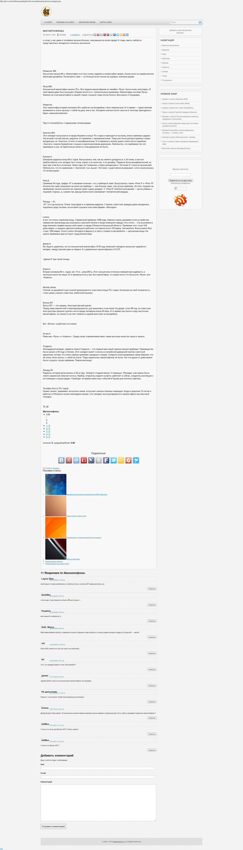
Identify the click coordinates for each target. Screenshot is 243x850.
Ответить (152, 589)
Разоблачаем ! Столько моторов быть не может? (83, 537)
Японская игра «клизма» (186, 137)
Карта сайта (106, 22)
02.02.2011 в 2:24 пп (57, 741)
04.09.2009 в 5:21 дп (57, 660)
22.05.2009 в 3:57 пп (57, 596)
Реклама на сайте (65, 22)
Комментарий (46, 781)
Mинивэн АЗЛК (182, 99)
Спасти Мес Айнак (182, 103)
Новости (165, 67)
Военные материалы (170, 45)
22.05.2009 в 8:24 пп (57, 628)
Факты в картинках (73, 559)
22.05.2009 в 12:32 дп (57, 580)
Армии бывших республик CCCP (57, 563)
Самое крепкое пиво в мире (76, 516)
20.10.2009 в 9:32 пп (57, 677)
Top (1, 848)
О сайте (48, 22)
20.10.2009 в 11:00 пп (57, 693)
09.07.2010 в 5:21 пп (57, 709)
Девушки (165, 49)
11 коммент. (75, 35)
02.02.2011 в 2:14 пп (57, 725)
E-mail (43, 773)
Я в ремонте (167, 80)
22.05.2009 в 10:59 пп (57, 644)
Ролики (165, 71)
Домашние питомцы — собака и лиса (178, 131)
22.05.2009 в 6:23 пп (57, 612)
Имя (42, 764)
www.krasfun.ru (119, 841)
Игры (164, 54)
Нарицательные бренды (54, 561)
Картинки (56, 468)
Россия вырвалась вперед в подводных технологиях (180, 117)
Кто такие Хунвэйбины (185, 107)
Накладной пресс (184, 148)
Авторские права (87, 22)
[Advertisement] (99, 57)
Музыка (165, 63)
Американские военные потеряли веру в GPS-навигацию (86, 494)
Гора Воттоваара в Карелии (186, 112)
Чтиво (164, 76)
